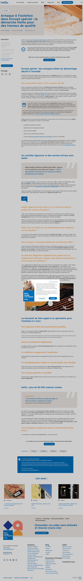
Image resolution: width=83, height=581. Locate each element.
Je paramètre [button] (42, 298)
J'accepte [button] (53, 298)
